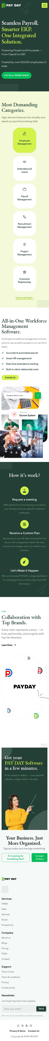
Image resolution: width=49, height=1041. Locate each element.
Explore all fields (24, 297)
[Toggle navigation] (44, 5)
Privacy (5, 982)
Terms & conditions (11, 977)
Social (4, 919)
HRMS (5, 903)
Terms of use (8, 971)
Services (6, 914)
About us (6, 937)
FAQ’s (4, 953)
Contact (6, 958)
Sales (4, 909)
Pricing (5, 948)
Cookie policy (8, 987)
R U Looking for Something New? (15, 857)
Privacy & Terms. (18, 1031)
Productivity (8, 925)
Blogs (4, 943)
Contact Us (10, 377)
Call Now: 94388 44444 (16, 75)
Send (41, 1008)
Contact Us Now (39, 857)
